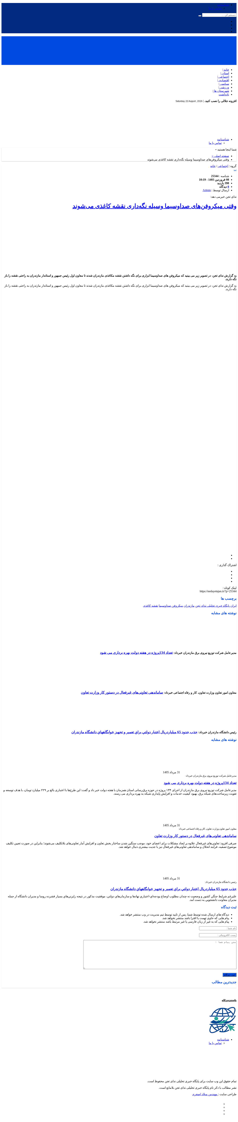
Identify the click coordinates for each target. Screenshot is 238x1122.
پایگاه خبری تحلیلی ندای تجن (212, 605)
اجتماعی (223, 166)
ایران (233, 605)
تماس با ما (215, 8)
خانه (213, 166)
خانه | (226, 69)
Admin (207, 190)
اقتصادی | (223, 80)
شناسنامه (223, 4)
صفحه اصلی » (220, 156)
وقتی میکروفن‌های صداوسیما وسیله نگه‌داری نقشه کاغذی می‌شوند (155, 206)
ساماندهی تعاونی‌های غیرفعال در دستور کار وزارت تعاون (122, 692)
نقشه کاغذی (150, 605)
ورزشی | (223, 87)
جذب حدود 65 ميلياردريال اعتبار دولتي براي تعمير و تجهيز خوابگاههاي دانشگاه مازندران (134, 732)
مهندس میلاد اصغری (205, 1094)
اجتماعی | (223, 76)
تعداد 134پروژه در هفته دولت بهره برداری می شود (136, 653)
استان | (225, 73)
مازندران (189, 605)
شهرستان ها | (221, 90)
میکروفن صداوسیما (171, 605)
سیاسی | (224, 83)
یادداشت (224, 94)
